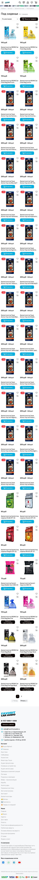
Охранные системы (7, 788)
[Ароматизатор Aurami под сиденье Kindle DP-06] (10, 501)
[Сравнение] (17, 27)
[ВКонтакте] (3, 862)
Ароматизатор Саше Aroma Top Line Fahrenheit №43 (9, 215)
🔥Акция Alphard (6, 746)
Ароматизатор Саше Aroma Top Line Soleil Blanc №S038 (9, 316)
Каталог (10, 8)
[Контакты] (24, 2)
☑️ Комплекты (5, 802)
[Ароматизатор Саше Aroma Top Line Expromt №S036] (10, 367)
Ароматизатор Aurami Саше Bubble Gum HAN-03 (9, 584)
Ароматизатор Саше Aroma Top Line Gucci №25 (29, 148)
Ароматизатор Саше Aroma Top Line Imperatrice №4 (29, 215)
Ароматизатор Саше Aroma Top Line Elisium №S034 (27, 383)
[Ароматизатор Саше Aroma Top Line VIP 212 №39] (29, 166)
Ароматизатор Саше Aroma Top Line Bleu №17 (9, 182)
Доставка (4, 820)
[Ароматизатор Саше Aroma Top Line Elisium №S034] (29, 367)
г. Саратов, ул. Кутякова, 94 (13, 734)
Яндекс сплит (5, 839)
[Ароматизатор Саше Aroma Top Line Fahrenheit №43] (10, 199)
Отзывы (3, 836)
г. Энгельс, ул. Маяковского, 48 (14, 737)
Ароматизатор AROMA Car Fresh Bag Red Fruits (9, 81)
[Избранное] (17, 24)
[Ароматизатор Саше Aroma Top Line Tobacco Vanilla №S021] (10, 266)
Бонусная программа (8, 833)
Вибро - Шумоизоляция (8, 780)
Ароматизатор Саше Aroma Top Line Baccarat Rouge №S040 (9, 450)
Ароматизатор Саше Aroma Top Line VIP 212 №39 (27, 182)
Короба (3, 782)
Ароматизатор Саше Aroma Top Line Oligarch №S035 (8, 416)
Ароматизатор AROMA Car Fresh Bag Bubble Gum (28, 617)
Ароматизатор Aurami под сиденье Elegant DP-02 (10, 550)
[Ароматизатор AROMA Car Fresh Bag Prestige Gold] (29, 668)
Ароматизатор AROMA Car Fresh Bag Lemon (28, 81)
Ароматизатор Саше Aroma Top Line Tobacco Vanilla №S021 (9, 282)
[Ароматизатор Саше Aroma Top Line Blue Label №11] (29, 333)
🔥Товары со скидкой (8, 805)
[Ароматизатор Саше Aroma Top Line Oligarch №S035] (10, 400)
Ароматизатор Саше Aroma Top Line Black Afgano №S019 (27, 483)
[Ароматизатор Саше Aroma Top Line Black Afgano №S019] (29, 467)
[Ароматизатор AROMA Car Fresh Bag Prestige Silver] (29, 635)
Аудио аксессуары (7, 769)
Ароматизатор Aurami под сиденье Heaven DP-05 (29, 517)
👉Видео (4, 814)
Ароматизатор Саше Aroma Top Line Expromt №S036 (9, 383)
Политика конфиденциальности (12, 825)
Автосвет (4, 794)
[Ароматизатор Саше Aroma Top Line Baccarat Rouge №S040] (10, 434)
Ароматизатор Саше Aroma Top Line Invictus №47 (27, 115)
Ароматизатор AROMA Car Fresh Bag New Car (9, 617)
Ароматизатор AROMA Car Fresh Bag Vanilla (28, 48)
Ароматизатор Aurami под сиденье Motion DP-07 (29, 550)
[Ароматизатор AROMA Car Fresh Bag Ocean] (10, 32)
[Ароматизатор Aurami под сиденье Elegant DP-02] (10, 534)
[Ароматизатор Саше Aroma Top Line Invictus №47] (29, 99)
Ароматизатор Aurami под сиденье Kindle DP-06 (10, 517)
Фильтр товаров (30, 19)
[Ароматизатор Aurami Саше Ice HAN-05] (29, 568)
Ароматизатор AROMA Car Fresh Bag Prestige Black (9, 684)
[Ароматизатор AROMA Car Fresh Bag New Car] (10, 601)
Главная (3, 8)
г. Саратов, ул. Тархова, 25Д (13, 735)
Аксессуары (5, 785)
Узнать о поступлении (8, 622)
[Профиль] (28, 2)
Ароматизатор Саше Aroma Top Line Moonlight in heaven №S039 (29, 450)
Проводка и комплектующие (10, 771)
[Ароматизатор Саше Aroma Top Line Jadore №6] (10, 333)
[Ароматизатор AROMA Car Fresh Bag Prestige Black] (10, 668)
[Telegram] (14, 862)
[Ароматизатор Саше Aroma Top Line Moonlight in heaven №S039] (29, 434)
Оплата (3, 822)
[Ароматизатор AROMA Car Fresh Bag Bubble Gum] (29, 601)
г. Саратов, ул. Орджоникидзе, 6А (15, 732)
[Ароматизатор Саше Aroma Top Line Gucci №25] (29, 132)
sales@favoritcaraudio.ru (12, 729)
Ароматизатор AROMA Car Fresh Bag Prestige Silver (28, 651)
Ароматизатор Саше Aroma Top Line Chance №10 (8, 148)
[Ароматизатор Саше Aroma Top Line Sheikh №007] (29, 300)
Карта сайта (19, 873)
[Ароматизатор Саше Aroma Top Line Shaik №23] (29, 266)
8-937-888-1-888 (9, 721)
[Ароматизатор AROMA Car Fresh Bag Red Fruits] (10, 65)
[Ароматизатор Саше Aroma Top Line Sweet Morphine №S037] (29, 400)
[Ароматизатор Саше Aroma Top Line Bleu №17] (10, 166)
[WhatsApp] (8, 862)
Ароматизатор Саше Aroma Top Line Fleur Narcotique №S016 (8, 483)
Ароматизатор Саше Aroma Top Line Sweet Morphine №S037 (27, 416)
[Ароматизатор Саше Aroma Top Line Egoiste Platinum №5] (10, 233)
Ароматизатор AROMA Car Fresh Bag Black (9, 651)
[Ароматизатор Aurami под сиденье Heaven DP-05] (29, 501)
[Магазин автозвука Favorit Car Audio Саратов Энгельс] (7, 2)
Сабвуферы (5, 755)
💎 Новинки (5, 749)
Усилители (4, 757)
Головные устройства (8, 766)
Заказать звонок (8, 724)
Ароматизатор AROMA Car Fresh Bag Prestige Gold (28, 684)
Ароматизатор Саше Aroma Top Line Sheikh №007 (27, 316)
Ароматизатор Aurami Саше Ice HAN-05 (27, 584)
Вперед (23, 701)
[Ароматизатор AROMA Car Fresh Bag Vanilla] (29, 32)
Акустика (4, 752)
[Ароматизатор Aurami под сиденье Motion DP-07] (29, 534)
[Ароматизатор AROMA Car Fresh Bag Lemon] (29, 65)
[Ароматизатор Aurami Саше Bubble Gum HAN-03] (10, 568)
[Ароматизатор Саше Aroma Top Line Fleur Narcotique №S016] (10, 467)
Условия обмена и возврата (10, 831)
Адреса (3, 817)
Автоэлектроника (7, 791)
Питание (4, 774)
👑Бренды (4, 799)
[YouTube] (19, 862)
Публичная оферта (7, 828)
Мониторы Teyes (6, 760)
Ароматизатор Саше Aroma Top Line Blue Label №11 (28, 349)
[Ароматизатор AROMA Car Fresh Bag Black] (10, 635)
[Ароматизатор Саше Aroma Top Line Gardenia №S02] (29, 233)
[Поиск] (20, 2)
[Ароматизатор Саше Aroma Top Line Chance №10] (10, 132)
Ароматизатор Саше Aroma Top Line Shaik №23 (28, 282)
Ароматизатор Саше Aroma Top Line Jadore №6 (10, 349)
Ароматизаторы (19, 8)
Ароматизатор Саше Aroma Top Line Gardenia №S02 (28, 249)
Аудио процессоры (7, 763)
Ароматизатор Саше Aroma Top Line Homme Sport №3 (8, 115)
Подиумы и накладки (8, 777)
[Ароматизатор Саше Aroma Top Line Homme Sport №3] (10, 99)
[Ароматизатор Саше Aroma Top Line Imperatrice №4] (29, 199)
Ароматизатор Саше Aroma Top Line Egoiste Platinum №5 (8, 249)
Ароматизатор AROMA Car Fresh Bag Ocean (9, 48)
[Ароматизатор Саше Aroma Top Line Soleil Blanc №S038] (10, 300)
